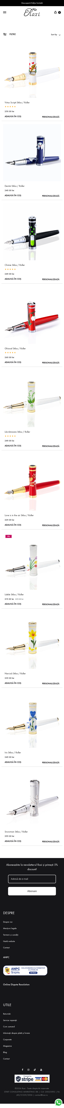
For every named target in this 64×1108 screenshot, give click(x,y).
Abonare (32, 891)
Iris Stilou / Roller (13, 752)
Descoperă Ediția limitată (32, 3)
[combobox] (56, 34)
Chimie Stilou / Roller (15, 265)
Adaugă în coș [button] (13, 116)
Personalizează (50, 117)
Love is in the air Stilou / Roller (19, 515)
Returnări (7, 1014)
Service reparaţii (10, 1020)
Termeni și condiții (10, 935)
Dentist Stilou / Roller (15, 185)
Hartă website (9, 941)
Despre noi (7, 922)
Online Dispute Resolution (16, 984)
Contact (6, 947)
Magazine (7, 1046)
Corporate (7, 1039)
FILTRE (12, 34)
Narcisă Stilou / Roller (15, 673)
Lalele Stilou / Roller (14, 594)
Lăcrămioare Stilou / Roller (17, 431)
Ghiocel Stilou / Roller (15, 348)
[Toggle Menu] (4, 12)
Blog (5, 1052)
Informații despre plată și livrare (16, 1033)
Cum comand (9, 1026)
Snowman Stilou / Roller (16, 831)
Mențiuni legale (10, 928)
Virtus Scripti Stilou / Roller (17, 102)
